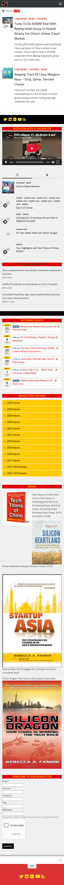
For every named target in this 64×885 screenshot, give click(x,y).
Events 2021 (42, 198)
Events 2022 (54, 198)
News (32, 18)
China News (20, 18)
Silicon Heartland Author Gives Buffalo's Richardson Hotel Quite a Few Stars (32, 272)
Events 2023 (21, 201)
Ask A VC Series (24, 207)
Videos (25, 204)
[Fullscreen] (57, 162)
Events (19, 198)
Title (4, 802)
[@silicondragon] (5, 119)
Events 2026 (21, 229)
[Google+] (15, 119)
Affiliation (7, 809)
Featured (34, 69)
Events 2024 (34, 201)
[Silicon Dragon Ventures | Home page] (5, 3)
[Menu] (60, 3)
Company (7, 795)
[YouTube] (19, 119)
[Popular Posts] (47, 175)
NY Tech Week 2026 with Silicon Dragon (36, 232)
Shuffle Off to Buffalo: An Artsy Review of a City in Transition (29, 284)
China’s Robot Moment (28, 186)
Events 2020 (29, 198)
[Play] (6, 162)
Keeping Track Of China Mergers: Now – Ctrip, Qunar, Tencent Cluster (37, 79)
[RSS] (24, 119)
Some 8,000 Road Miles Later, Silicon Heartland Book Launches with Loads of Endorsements (31, 296)
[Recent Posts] (17, 175)
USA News (42, 18)
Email (6, 781)
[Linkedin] (10, 119)
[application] (32, 148)
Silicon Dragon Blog (32, 264)
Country (7, 788)
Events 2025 (46, 201)
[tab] (32, 403)
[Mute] (53, 162)
